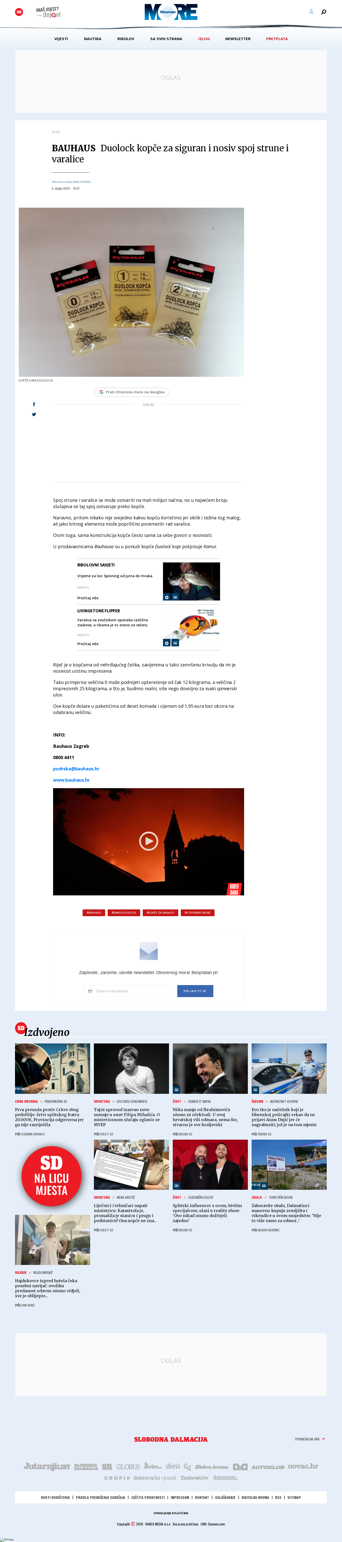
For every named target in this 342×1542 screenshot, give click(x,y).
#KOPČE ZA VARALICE (160, 912)
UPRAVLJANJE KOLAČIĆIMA (171, 1513)
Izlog (204, 38)
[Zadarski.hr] (195, 1478)
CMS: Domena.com (213, 1523)
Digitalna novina (255, 1497)
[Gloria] (172, 1466)
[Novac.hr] (303, 1466)
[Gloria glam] (187, 1466)
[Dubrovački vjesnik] (155, 1478)
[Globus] (128, 1466)
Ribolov (125, 38)
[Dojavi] (48, 12)
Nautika (92, 38)
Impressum (180, 1497)
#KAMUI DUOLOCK (124, 912)
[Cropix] (116, 1478)
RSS (278, 1497)
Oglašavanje (225, 1497)
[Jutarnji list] (46, 1466)
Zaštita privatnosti (148, 1497)
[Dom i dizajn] (240, 1466)
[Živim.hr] (153, 1466)
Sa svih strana (166, 38)
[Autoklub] (268, 1466)
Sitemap (294, 1497)
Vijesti (61, 38)
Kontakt (202, 1497)
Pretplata (277, 38)
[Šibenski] (225, 1478)
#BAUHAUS (94, 912)
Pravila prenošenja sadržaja (100, 1497)
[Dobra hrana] (212, 1466)
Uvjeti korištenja (55, 1497)
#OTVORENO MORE (198, 912)
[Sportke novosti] (107, 1466)
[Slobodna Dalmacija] (19, 12)
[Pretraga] (324, 12)
